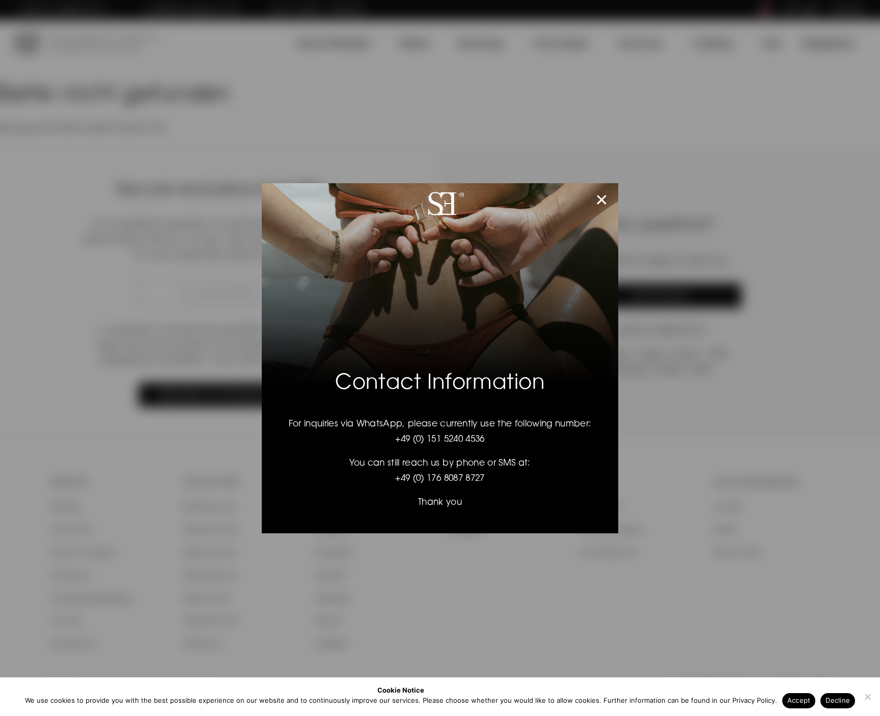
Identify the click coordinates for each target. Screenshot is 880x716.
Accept (799, 700)
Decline (838, 700)
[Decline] (867, 697)
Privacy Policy (753, 700)
